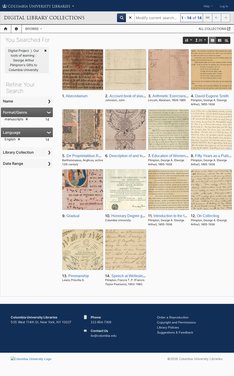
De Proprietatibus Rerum (86, 156)
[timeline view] (226, 40)
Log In (224, 6)
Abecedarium (77, 96)
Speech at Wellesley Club (132, 276)
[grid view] (212, 40)
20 (200, 40)
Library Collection (18, 152)
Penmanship (78, 276)
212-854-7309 (101, 322)
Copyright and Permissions (176, 322)
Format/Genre (15, 112)
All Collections (213, 28)
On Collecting (208, 216)
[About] (16, 29)
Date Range (13, 163)
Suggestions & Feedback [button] (175, 332)
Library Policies (168, 327)
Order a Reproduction (173, 317)
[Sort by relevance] (188, 40)
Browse (32, 28)
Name (8, 101)
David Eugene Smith (212, 96)
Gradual (73, 216)
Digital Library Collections (44, 18)
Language (11, 132)
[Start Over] (130, 17)
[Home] (5, 29)
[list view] (219, 40)
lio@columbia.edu (104, 335)
